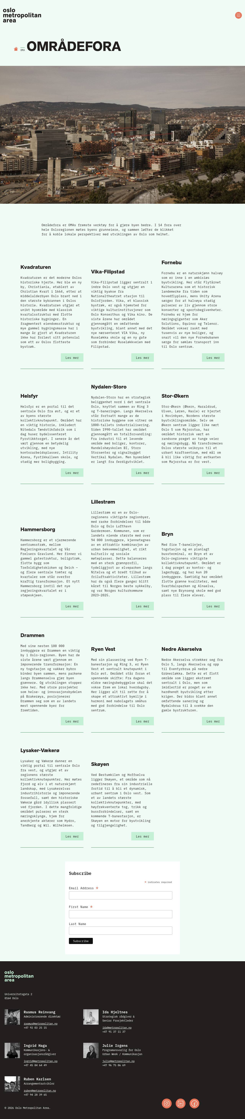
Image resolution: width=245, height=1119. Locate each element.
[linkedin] (181, 1104)
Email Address (83, 887)
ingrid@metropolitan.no (40, 1061)
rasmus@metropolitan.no (40, 1023)
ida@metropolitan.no (116, 1027)
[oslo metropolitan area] (22, 15)
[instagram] (167, 1104)
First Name (81, 906)
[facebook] (194, 1104)
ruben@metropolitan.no (40, 1090)
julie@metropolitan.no (118, 1061)
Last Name (77, 924)
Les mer (72, 357)
